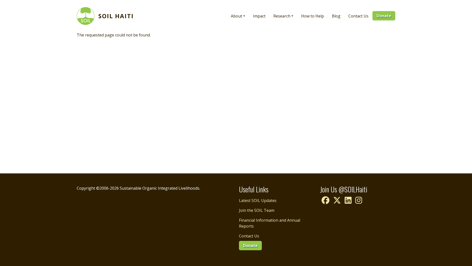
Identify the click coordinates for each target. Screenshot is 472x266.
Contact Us (358, 16)
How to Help (312, 16)
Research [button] (281, 16)
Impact (259, 16)
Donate (384, 15)
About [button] (236, 16)
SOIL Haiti (116, 16)
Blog (336, 16)
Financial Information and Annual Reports (269, 223)
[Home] (87, 16)
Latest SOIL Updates (258, 200)
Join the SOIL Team (256, 210)
